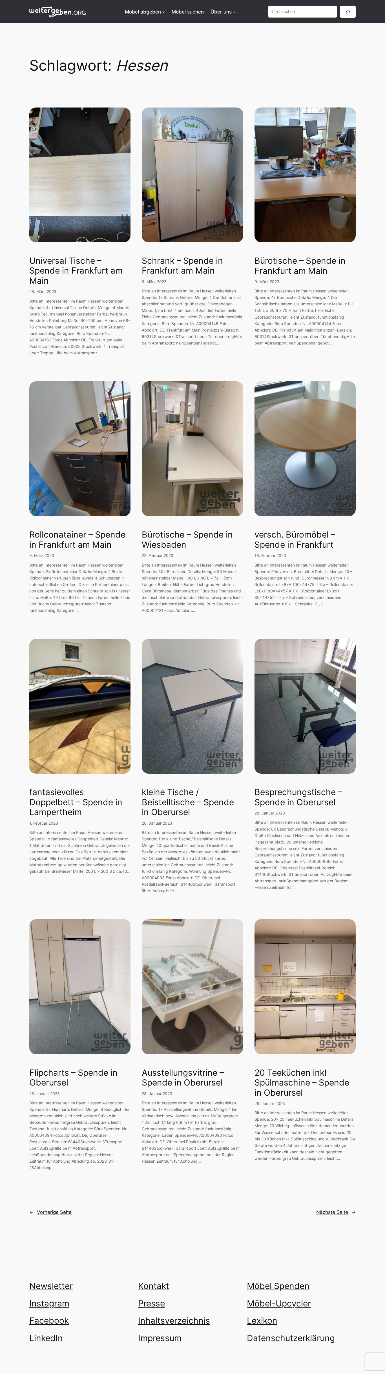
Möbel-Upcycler (279, 1303)
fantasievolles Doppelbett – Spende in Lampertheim (75, 802)
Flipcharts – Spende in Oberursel (73, 1078)
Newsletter (51, 1286)
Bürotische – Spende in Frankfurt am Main (300, 266)
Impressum (160, 1338)
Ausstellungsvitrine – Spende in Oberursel (183, 1078)
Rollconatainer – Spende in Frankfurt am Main (77, 540)
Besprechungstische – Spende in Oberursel (298, 797)
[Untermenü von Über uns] (234, 11)
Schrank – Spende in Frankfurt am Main (182, 266)
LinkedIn (46, 1338)
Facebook (49, 1320)
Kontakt (153, 1286)
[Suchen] (348, 12)
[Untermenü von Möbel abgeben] (163, 11)
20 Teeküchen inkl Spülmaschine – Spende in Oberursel (302, 1083)
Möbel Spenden (278, 1286)
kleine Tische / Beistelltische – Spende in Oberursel (188, 802)
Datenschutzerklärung (291, 1338)
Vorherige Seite (50, 1212)
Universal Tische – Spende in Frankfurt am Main (76, 271)
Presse (151, 1303)
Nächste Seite (336, 1212)
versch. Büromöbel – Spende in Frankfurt (295, 540)
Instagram (49, 1303)
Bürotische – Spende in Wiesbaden (187, 540)
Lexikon (262, 1320)
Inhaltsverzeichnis (174, 1320)
